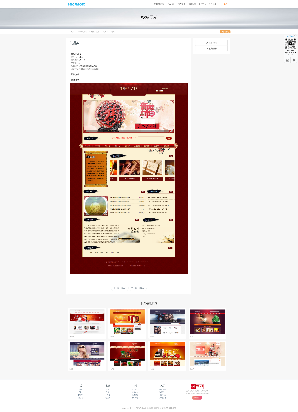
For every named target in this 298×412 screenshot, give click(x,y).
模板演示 (213, 43)
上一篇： (119, 288)
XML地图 (172, 408)
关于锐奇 (212, 4)
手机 (80, 392)
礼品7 (112, 336)
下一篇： (137, 288)
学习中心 (202, 4)
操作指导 (135, 395)
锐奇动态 (135, 392)
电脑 (80, 389)
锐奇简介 (162, 389)
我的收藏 (225, 32)
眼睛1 (152, 336)
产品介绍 (171, 4)
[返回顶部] (294, 60)
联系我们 (162, 392)
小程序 (80, 395)
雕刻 (191, 336)
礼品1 (192, 369)
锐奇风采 (162, 395)
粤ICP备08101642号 (161, 408)
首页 (72, 32)
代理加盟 (181, 4)
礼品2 (152, 369)
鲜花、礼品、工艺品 (98, 32)
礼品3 (112, 369)
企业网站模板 (159, 4)
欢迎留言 (162, 398)
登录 (225, 4)
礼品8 (71, 336)
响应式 (80, 398)
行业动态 (135, 389)
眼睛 (71, 369)
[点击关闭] (294, 35)
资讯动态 (192, 4)
